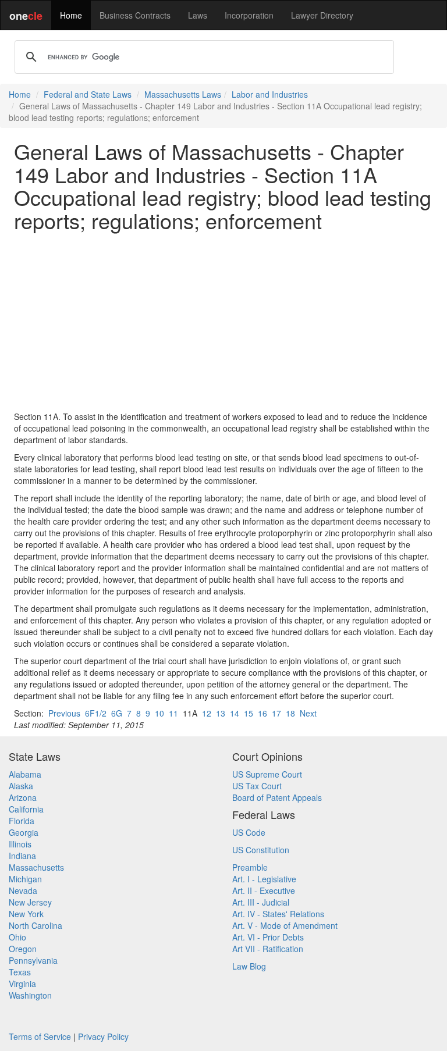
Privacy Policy (103, 1036)
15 (248, 713)
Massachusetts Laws (182, 94)
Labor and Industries (270, 94)
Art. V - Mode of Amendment (285, 925)
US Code (248, 832)
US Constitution (260, 850)
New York (26, 914)
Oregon (23, 948)
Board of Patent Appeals (277, 797)
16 (262, 713)
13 (220, 713)
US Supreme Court (267, 774)
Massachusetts (36, 867)
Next (308, 713)
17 (276, 713)
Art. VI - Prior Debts (268, 937)
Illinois (20, 844)
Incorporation (249, 15)
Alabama (25, 774)
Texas (20, 972)
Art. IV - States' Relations (278, 914)
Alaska (21, 786)
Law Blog (249, 966)
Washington (30, 995)
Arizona (23, 797)
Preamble (250, 867)
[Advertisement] (223, 321)
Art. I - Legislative (264, 879)
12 (206, 713)
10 (159, 713)
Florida (21, 820)
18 (290, 713)
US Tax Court (257, 786)
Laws (197, 15)
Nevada (23, 890)
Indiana (22, 855)
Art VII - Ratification (267, 948)
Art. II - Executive (263, 890)
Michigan (25, 879)
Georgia (23, 832)
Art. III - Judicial (260, 902)
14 (234, 713)
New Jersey (30, 902)
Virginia (22, 983)
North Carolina (35, 925)
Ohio (17, 937)
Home (71, 15)
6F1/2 (96, 713)
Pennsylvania (33, 960)
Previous (64, 713)
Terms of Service (40, 1036)
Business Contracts (135, 15)
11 (173, 713)
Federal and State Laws (88, 94)
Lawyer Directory (322, 15)
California (26, 809)
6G (116, 713)
